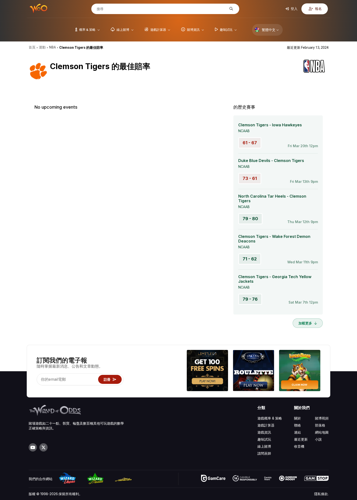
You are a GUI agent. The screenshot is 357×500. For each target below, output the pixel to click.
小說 (318, 439)
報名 (318, 9)
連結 (297, 432)
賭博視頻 (322, 418)
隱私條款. (321, 494)
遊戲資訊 (264, 432)
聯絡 (297, 425)
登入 (294, 9)
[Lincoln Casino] (253, 371)
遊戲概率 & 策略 (269, 418)
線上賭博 (264, 446)
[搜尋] (230, 9)
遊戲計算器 (265, 425)
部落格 (320, 425)
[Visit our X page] (43, 447)
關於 (297, 418)
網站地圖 (322, 432)
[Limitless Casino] (207, 371)
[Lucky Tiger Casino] (299, 371)
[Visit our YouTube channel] (33, 447)
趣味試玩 (264, 439)
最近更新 (301, 439)
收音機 (299, 446)
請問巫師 (264, 453)
